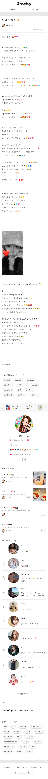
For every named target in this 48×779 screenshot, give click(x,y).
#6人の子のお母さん (11, 741)
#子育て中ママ (22, 385)
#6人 (19, 736)
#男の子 (27, 731)
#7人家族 (7, 380)
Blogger (35, 10)
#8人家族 (25, 741)
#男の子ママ (21, 395)
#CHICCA (18, 380)
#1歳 (17, 527)
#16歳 (13, 511)
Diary (43, 514)
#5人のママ (6, 477)
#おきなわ (23, 726)
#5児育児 (13, 494)
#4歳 (28, 511)
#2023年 (19, 511)
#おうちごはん (9, 746)
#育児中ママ (34, 395)
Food (28, 497)
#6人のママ (29, 736)
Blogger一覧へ (24, 694)
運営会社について (37, 767)
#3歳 (28, 527)
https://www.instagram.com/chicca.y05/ (22, 284)
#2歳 (24, 511)
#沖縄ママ (29, 390)
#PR (13, 726)
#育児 (32, 746)
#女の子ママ (8, 385)
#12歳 (8, 511)
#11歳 (8, 527)
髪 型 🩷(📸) (7, 524)
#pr (5, 726)
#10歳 (4, 511)
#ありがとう (38, 741)
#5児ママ (17, 477)
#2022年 (22, 527)
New (13, 10)
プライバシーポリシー (20, 767)
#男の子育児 (8, 736)
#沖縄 (19, 390)
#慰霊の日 (22, 746)
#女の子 (6, 731)
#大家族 (17, 731)
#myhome (31, 380)
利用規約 (7, 767)
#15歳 (13, 527)
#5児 (12, 477)
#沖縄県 (29, 751)
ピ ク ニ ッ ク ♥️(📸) (10, 508)
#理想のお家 (8, 395)
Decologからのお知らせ (24, 710)
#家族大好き (8, 390)
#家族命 (35, 385)
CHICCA (24, 436)
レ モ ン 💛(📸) (8, 475)
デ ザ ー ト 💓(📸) (9, 491)
